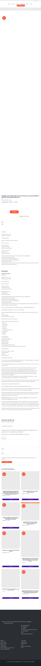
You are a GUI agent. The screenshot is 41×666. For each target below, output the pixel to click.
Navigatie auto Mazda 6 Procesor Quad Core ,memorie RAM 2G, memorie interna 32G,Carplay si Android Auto (11, 518)
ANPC (22, 647)
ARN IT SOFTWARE (31, 661)
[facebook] (2, 635)
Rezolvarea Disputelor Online (26, 646)
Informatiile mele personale (8, 623)
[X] (35, 228)
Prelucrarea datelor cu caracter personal (7, 647)
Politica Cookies (24, 643)
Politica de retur (3, 644)
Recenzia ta (4, 438)
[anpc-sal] (30, 648)
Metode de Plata (24, 642)
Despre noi (2, 640)
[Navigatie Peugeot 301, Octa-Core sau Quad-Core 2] (21, 104)
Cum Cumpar (23, 640)
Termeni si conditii (3, 643)
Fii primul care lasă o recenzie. (8, 421)
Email (3, 453)
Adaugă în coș (14, 212)
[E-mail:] (39, 228)
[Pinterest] (37, 228)
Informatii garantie (3, 646)
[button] (21, 222)
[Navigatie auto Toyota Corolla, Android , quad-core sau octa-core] (11, 578)
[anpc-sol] (30, 653)
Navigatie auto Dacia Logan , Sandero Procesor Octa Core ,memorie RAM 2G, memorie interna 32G (30, 523)
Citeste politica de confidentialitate (25, 621)
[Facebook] (34, 228)
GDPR (22, 644)
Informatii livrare (3, 642)
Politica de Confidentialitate (5, 649)
